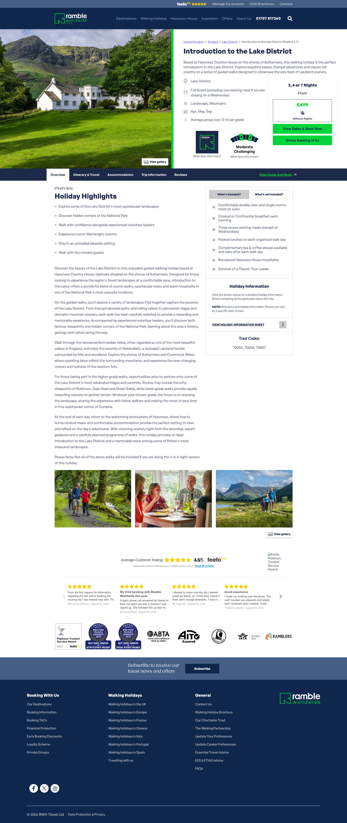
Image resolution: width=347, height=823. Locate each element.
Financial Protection (41, 728)
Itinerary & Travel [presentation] (86, 175)
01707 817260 (268, 18)
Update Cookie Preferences (215, 744)
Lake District (230, 41)
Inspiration (209, 18)
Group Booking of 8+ (302, 140)
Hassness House (184, 18)
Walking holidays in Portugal (128, 744)
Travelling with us (120, 760)
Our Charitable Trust (210, 720)
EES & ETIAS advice (209, 760)
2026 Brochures (262, 3)
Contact (286, 3)
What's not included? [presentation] (269, 194)
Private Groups (38, 752)
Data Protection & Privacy (86, 814)
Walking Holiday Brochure (214, 712)
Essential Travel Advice (212, 752)
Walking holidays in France (127, 720)
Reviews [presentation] (180, 175)
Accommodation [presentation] (120, 175)
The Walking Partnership (213, 728)
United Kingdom (194, 41)
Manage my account (228, 3)
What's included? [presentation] (229, 194)
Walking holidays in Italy (125, 736)
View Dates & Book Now (302, 128)
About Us (244, 18)
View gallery (158, 161)
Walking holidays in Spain (126, 752)
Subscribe (202, 669)
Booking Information (41, 712)
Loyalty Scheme (38, 744)
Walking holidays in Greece (127, 728)
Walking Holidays (154, 18)
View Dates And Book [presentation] (275, 175)
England (213, 41)
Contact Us (203, 704)
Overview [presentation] (58, 175)
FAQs (199, 768)
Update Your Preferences (213, 736)
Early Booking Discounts (44, 736)
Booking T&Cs (37, 720)
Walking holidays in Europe (127, 712)
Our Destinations (39, 704)
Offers (227, 18)
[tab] (58, 175)
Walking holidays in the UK (127, 704)
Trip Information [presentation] (153, 175)
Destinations (126, 18)
